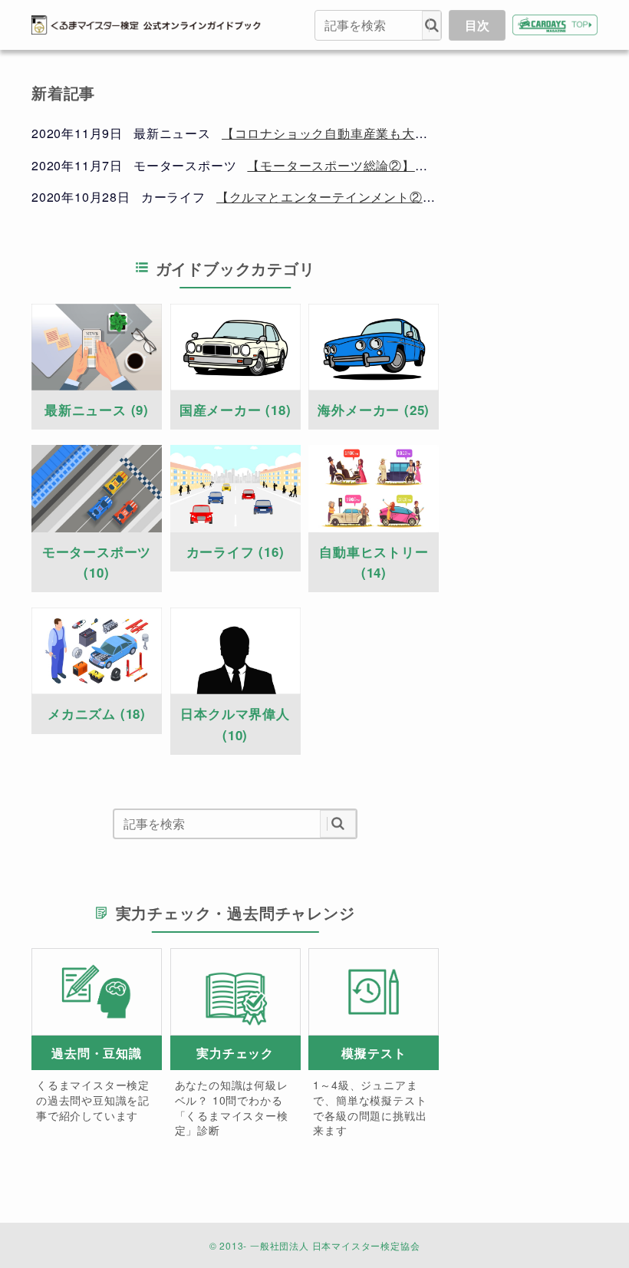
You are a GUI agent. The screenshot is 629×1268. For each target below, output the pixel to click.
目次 (477, 25)
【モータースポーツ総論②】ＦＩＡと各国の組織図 (395, 165)
